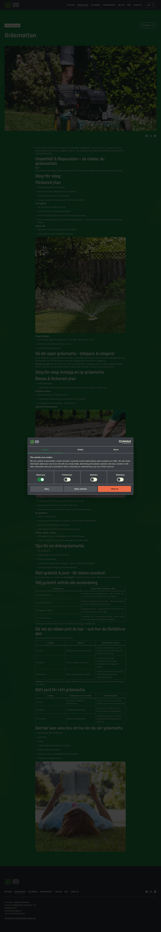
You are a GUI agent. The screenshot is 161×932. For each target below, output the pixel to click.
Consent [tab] (45, 450)
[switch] (67, 479)
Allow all (114, 489)
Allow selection (80, 489)
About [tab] (115, 450)
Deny (47, 489)
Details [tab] (80, 450)
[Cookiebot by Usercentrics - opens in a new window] (120, 442)
